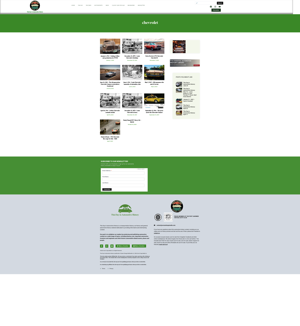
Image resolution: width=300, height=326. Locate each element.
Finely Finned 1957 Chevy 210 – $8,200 (132, 121)
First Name (105, 174)
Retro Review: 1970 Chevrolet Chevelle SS (154, 57)
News (107, 5)
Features (88, 5)
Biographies (131, 5)
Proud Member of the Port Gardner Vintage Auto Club (186, 217)
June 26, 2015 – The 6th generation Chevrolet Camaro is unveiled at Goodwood (110, 84)
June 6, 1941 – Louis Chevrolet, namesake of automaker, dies (132, 83)
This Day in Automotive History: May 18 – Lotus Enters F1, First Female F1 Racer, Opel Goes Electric (189, 92)
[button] (123, 246)
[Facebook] (211, 7)
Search (220, 3)
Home (73, 5)
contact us (157, 233)
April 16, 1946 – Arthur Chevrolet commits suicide (110, 111)
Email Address (107, 168)
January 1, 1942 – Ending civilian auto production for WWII (110, 57)
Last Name (105, 180)
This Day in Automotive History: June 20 (189, 84)
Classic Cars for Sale (118, 5)
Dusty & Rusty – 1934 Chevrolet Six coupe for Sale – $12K (110, 138)
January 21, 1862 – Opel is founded (189, 100)
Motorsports (98, 5)
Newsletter (141, 5)
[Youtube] (112, 246)
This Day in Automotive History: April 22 (189, 106)
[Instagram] (215, 7)
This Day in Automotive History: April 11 (189, 112)
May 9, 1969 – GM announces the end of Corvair (154, 83)
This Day (80, 5)
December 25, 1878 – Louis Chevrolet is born (132, 111)
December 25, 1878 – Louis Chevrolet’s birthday (132, 57)
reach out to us (163, 244)
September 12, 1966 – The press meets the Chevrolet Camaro (154, 111)
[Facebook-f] (101, 246)
